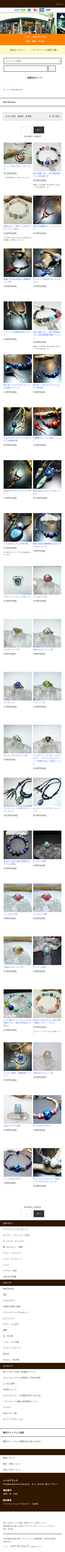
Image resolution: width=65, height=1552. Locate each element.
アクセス (7, 1407)
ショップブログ (48, 1526)
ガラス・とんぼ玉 (11, 1324)
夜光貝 (6, 1354)
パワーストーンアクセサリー (16, 1312)
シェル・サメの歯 (11, 1342)
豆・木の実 (8, 1336)
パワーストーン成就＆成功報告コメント (20, 1401)
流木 (5, 1295)
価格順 (20, 116)
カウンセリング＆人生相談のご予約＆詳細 (21, 1378)
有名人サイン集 (10, 1413)
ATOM (10, 1529)
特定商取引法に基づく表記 (13, 1526)
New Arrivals (16, 90)
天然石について (10, 1390)
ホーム (6, 90)
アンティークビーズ (12, 1348)
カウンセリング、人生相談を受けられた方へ (22, 1395)
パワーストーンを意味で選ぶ (44, 50)
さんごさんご (9, 1318)
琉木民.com (32, 23)
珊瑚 (5, 1330)
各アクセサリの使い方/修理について (19, 1372)
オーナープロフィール (13, 1419)
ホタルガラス (9, 1301)
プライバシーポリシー (32, 1526)
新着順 (28, 116)
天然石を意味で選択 (12, 1306)
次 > (39, 130)
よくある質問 (9, 1384)
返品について (41, 1523)
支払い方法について (10, 1523)
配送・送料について (26, 1523)
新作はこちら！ (17, 50)
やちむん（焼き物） (12, 1360)
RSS (4, 1529)
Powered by (6, 1546)
